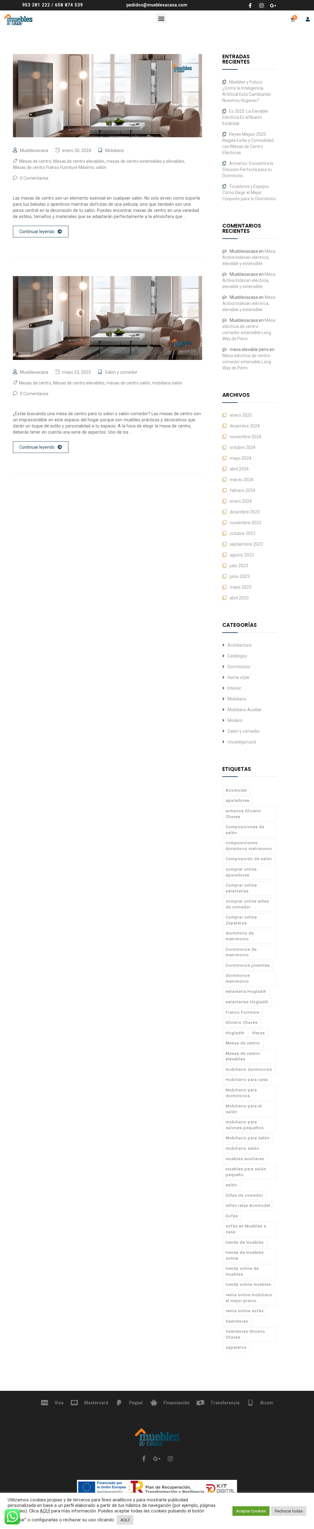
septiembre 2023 (246, 544)
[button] (161, 18)
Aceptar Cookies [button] (251, 1511)
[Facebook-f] (250, 5)
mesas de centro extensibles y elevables (145, 161)
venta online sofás (245, 1311)
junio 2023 (240, 576)
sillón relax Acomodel (248, 1205)
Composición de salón (249, 858)
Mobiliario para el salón (244, 1109)
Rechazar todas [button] (289, 1511)
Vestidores (237, 1321)
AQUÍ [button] (125, 1520)
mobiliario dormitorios (249, 1069)
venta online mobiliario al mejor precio (249, 1298)
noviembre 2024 (245, 436)
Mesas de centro (35, 161)
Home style (238, 677)
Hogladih (235, 1033)
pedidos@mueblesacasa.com (156, 4)
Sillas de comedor (244, 1195)
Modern (235, 720)
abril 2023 (239, 597)
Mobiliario (114, 150)
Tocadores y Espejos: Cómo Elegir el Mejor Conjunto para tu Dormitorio (249, 192)
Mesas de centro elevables (79, 161)
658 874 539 (69, 5)
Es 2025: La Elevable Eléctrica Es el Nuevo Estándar (245, 117)
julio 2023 (239, 565)
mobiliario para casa (247, 1079)
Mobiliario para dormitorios (241, 1093)
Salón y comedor (121, 372)
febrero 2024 (242, 490)
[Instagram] (261, 5)
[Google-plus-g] (273, 5)
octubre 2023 (242, 533)
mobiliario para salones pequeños (245, 1125)
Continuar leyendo (37, 231)
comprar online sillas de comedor (247, 904)
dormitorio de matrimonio (240, 936)
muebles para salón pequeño (246, 1172)
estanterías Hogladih (247, 1002)
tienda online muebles (248, 1284)
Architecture (240, 645)
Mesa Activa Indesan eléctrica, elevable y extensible (248, 257)
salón (101, 167)
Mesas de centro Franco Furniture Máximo (53, 167)
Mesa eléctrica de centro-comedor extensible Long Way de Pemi (246, 361)
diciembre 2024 (245, 425)
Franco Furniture (242, 1012)
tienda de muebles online (245, 1255)
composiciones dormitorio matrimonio (249, 846)
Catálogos (237, 655)
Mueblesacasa (34, 150)
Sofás (232, 1216)
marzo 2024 (241, 479)
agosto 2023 (242, 554)
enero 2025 (241, 415)
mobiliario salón (167, 382)
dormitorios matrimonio (238, 978)
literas (258, 1033)
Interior (234, 688)
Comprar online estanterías (241, 888)
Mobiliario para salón (248, 1138)
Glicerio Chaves (242, 1022)
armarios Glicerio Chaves (243, 814)
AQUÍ (45, 1511)
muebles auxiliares (245, 1159)
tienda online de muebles (242, 1271)
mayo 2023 (240, 587)
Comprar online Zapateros (241, 920)
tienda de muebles (245, 1242)
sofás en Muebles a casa (246, 1229)
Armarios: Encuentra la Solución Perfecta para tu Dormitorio (247, 169)
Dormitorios (239, 666)
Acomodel (236, 790)
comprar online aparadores (241, 872)
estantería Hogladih (246, 991)
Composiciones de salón (245, 830)
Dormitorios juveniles (248, 965)
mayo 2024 (240, 458)
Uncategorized (242, 741)
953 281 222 (36, 5)
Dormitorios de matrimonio (241, 952)
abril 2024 (239, 468)
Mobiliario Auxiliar (245, 709)
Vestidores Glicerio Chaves (245, 1334)
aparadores (237, 800)
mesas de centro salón (128, 382)
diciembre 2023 (245, 511)
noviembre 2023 (245, 522)
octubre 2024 (242, 447)
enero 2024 (241, 501)
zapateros (236, 1347)
